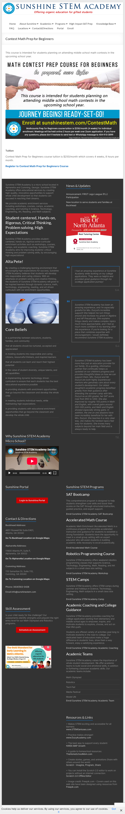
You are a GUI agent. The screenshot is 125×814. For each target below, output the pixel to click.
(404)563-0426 (21, 586)
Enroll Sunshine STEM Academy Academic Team (90, 700)
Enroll (70, 28)
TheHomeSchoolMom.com (79, 754)
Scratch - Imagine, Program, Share (83, 765)
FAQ (11, 28)
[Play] (9, 473)
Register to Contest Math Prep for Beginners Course (36, 166)
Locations (23, 28)
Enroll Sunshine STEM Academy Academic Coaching (92, 648)
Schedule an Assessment (32, 630)
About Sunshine (28, 23)
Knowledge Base (105, 23)
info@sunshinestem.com (24, 591)
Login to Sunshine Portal (32, 500)
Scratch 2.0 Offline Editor (78, 776)
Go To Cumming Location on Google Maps (27, 579)
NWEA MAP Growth (75, 745)
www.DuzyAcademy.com (78, 737)
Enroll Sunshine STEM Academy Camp (85, 599)
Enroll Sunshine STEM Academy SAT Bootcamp (89, 514)
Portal (60, 28)
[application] (32, 461)
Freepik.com (72, 787)
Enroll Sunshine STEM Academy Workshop (87, 573)
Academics (45, 23)
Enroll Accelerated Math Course (81, 547)
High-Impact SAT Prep (81, 23)
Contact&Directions (42, 28)
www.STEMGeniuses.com (78, 729)
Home (12, 23)
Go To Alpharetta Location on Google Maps (27, 558)
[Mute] (50, 473)
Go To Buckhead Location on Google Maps (27, 538)
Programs (60, 23)
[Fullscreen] (54, 473)
